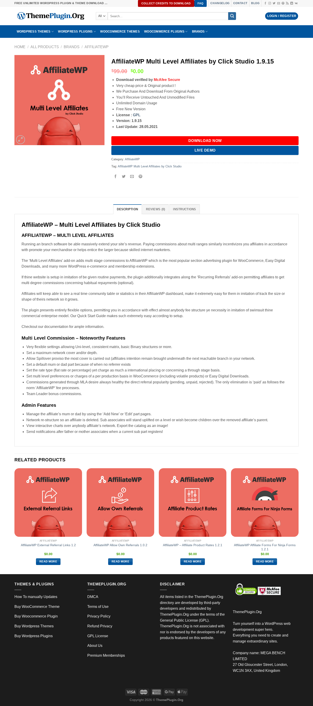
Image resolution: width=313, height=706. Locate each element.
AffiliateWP (97, 47)
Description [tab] (127, 209)
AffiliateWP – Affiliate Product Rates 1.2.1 (192, 545)
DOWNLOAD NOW (205, 141)
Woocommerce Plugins (164, 31)
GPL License (97, 636)
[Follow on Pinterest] (283, 3)
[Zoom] (20, 139)
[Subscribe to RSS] (287, 3)
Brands (72, 47)
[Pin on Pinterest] (140, 177)
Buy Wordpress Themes (34, 626)
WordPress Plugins (75, 31)
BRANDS (198, 31)
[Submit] (232, 16)
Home (19, 47)
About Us (94, 646)
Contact (240, 3)
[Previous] (14, 521)
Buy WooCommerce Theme (37, 607)
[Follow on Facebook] (265, 3)
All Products (44, 47)
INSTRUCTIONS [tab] (184, 209)
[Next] (298, 521)
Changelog (219, 3)
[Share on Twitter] (124, 177)
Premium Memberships (106, 655)
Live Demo (205, 150)
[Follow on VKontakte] (296, 3)
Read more (48, 561)
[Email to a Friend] (132, 177)
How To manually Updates (35, 597)
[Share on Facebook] (115, 177)
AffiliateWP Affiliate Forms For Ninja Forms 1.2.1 (265, 547)
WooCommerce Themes (120, 31)
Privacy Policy (98, 616)
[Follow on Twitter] (274, 3)
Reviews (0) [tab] (155, 209)
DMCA (92, 597)
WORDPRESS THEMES (34, 31)
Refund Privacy (99, 626)
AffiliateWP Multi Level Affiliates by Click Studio (149, 166)
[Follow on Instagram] (269, 3)
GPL (136, 115)
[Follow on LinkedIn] (291, 3)
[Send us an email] (278, 3)
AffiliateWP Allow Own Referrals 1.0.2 (120, 545)
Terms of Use (98, 607)
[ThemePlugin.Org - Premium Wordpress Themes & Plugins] (51, 16)
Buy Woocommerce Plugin (36, 616)
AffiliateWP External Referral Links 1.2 (48, 545)
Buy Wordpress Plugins (33, 636)
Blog (255, 3)
